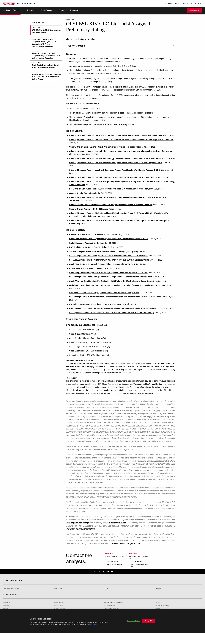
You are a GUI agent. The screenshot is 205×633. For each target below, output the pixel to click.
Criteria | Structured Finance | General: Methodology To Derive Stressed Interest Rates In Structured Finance (116, 158)
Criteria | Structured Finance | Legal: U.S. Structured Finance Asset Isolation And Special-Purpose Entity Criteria (117, 170)
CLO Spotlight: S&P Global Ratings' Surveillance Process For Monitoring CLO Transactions (108, 256)
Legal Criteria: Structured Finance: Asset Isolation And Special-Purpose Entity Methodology (108, 189)
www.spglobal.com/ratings (77, 523)
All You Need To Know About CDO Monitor (87, 268)
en (178, 3)
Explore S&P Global (27, 3)
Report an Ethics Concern (111, 609)
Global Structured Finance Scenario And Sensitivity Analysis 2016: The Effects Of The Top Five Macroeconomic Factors (120, 285)
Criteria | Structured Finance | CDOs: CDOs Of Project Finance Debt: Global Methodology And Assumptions (115, 135)
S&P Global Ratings (12, 580)
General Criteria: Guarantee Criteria (84, 193)
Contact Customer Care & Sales (113, 603)
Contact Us (188, 3)
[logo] (9, 3)
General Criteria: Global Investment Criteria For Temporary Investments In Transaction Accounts (110, 205)
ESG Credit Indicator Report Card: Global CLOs (89, 247)
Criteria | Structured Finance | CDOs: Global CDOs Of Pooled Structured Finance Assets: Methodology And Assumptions (121, 140)
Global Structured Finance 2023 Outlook (86, 243)
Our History (6, 606)
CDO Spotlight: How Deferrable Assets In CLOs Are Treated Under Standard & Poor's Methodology (111, 313)
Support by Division (110, 606)
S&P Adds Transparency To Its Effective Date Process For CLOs (96, 304)
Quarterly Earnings (59, 609)
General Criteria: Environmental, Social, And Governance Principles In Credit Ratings (105, 147)
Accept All (148, 621)
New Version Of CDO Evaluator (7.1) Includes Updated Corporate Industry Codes (104, 293)
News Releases (58, 606)
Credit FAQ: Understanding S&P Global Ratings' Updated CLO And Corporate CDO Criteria (108, 273)
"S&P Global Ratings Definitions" (113, 390)
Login (199, 3)
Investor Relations (59, 603)
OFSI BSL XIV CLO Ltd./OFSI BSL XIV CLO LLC (97, 234)
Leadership (158, 609)
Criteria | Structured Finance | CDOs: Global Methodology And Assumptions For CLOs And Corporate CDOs (115, 163)
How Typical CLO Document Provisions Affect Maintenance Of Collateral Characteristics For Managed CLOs (115, 308)
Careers (157, 603)
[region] (102, 621)
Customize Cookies (133, 621)
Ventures (6, 609)
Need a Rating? (194, 10)
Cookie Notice (94, 624)
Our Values (6, 603)
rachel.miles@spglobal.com (114, 565)
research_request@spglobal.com (125, 543)
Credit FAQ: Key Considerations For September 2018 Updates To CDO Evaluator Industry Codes (110, 281)
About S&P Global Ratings (11, 588)
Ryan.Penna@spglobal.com (139, 565)
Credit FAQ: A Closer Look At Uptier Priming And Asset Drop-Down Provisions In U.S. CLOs (108, 239)
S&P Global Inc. (10, 595)
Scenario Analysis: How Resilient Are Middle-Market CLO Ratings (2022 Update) (103, 251)
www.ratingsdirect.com (116, 523)
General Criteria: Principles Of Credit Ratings (88, 209)
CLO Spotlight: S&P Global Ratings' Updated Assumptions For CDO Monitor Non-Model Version (110, 277)
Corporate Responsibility (162, 606)
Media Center (58, 588)
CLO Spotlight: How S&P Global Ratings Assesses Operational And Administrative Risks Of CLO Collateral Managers (119, 297)
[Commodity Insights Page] (104, 571)
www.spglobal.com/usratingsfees (80, 529)
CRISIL (106, 588)
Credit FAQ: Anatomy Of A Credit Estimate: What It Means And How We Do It (102, 264)
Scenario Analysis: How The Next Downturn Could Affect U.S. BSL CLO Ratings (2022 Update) (109, 260)
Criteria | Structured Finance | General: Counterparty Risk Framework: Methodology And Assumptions (113, 177)
